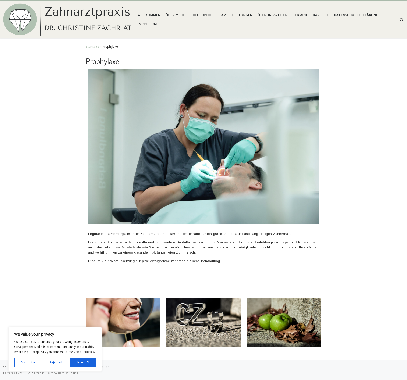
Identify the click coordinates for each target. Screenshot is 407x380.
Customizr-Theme (66, 372)
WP (22, 372)
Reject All (55, 362)
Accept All (83, 362)
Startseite (92, 46)
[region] (55, 349)
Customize (28, 362)
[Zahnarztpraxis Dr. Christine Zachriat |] (67, 18)
